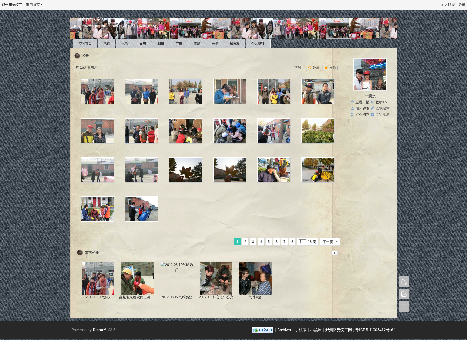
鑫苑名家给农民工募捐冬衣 (140, 297)
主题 (197, 43)
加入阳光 (448, 5)
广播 (179, 43)
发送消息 (383, 115)
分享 (215, 43)
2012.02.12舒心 (98, 297)
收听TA (381, 102)
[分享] (142, 26)
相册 (161, 43)
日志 (142, 43)
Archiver (284, 330)
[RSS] (151, 26)
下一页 (328, 242)
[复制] (133, 26)
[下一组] (334, 254)
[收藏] (125, 26)
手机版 (300, 330)
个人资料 (257, 43)
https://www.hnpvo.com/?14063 (97, 26)
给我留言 (383, 108)
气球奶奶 (256, 297)
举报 (297, 67)
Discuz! (99, 330)
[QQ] (262, 330)
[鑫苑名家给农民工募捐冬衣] (137, 278)
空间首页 (85, 43)
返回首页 (33, 5)
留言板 (235, 43)
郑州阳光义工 (12, 5)
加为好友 (362, 108)
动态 (106, 43)
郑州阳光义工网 (338, 330)
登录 (461, 5)
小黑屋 (316, 330)
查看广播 (362, 102)
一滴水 (370, 96)
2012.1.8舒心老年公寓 (216, 297)
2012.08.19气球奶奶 (176, 297)
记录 (124, 43)
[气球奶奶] (255, 278)
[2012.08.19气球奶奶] (176, 278)
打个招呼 (362, 115)
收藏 (332, 68)
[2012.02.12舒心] (97, 278)
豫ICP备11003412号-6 (374, 330)
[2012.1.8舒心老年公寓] (216, 278)
